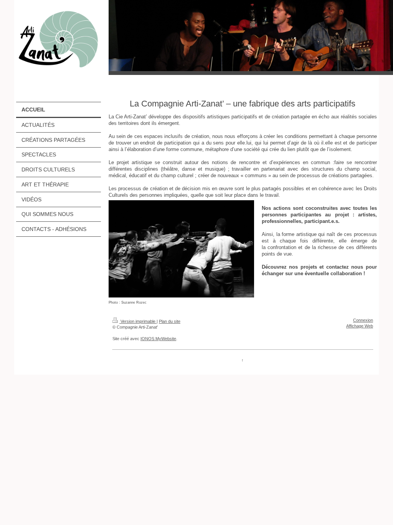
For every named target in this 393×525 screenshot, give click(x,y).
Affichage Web (359, 326)
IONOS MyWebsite (158, 338)
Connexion (363, 320)
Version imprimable (138, 321)
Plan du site (169, 321)
